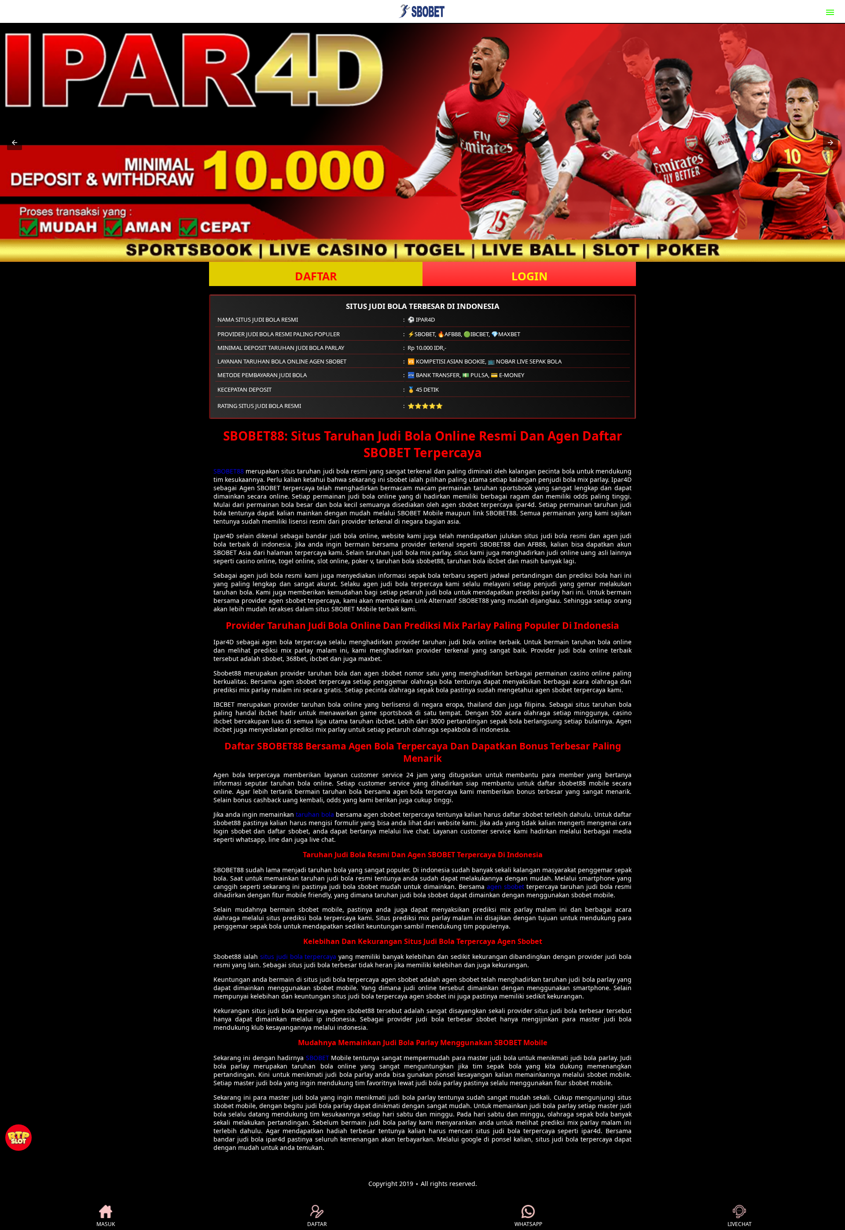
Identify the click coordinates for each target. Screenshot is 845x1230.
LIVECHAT (739, 1224)
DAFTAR (316, 275)
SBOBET (317, 1058)
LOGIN (529, 275)
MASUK (105, 1224)
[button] (14, 142)
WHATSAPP (528, 1224)
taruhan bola (315, 814)
